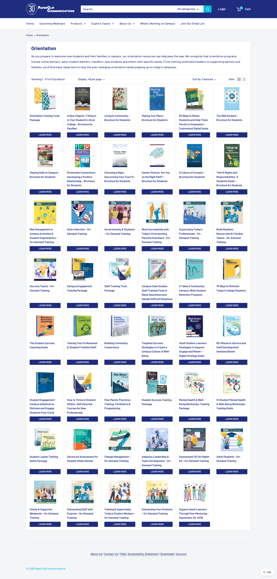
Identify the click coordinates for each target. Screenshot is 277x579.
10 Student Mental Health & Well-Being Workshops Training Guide (230, 404)
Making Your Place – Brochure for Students (155, 117)
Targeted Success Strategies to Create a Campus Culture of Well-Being (156, 349)
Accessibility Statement (143, 554)
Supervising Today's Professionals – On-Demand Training (190, 233)
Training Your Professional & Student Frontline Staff (82, 345)
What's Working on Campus (157, 23)
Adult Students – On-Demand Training (228, 458)
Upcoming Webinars (52, 23)
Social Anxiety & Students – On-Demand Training (119, 231)
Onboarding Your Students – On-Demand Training (157, 511)
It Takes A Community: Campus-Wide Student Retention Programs (192, 290)
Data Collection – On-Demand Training (79, 231)
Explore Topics (101, 23)
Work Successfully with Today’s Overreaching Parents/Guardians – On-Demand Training (156, 236)
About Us (125, 23)
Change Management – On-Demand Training (117, 458)
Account (181, 554)
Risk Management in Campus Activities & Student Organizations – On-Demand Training (44, 236)
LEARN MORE (45, 134)
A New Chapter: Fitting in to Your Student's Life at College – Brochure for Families (81, 122)
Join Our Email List (192, 23)
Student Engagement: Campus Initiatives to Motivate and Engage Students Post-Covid (42, 406)
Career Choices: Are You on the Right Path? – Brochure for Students (156, 177)
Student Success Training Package (157, 402)
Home (30, 23)
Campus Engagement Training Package (79, 288)
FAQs (123, 554)
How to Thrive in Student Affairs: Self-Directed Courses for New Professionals (81, 406)
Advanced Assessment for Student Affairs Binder (82, 458)
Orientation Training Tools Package (44, 117)
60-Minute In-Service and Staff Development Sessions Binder (231, 347)
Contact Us (111, 554)
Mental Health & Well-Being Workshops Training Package (194, 404)
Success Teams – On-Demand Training (42, 288)
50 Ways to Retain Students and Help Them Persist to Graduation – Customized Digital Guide (193, 122)
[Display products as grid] (239, 79)
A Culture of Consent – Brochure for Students (192, 174)
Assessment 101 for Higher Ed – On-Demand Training (194, 458)
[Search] (208, 9)
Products (76, 23)
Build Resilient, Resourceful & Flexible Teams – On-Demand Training (229, 236)
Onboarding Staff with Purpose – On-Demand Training (80, 513)
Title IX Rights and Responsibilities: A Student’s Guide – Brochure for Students (229, 179)
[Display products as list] (244, 79)
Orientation (42, 35)
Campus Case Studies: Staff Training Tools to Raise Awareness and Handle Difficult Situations (157, 292)
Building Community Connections (116, 345)
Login (222, 9)
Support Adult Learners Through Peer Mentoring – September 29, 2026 (194, 513)
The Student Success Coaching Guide (42, 345)
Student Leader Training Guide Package (44, 458)
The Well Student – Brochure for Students (229, 117)
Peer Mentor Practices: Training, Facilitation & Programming (117, 404)
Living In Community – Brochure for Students (117, 117)
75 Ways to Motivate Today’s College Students (231, 288)
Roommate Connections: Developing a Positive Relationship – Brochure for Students (81, 179)
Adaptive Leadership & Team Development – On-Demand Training (156, 461)
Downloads (167, 554)
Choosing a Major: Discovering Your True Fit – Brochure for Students (119, 177)
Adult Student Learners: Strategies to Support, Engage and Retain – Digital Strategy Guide (193, 349)
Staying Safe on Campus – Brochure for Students (44, 174)
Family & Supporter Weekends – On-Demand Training (44, 513)
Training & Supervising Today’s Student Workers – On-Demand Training (119, 513)
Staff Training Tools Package (115, 288)
